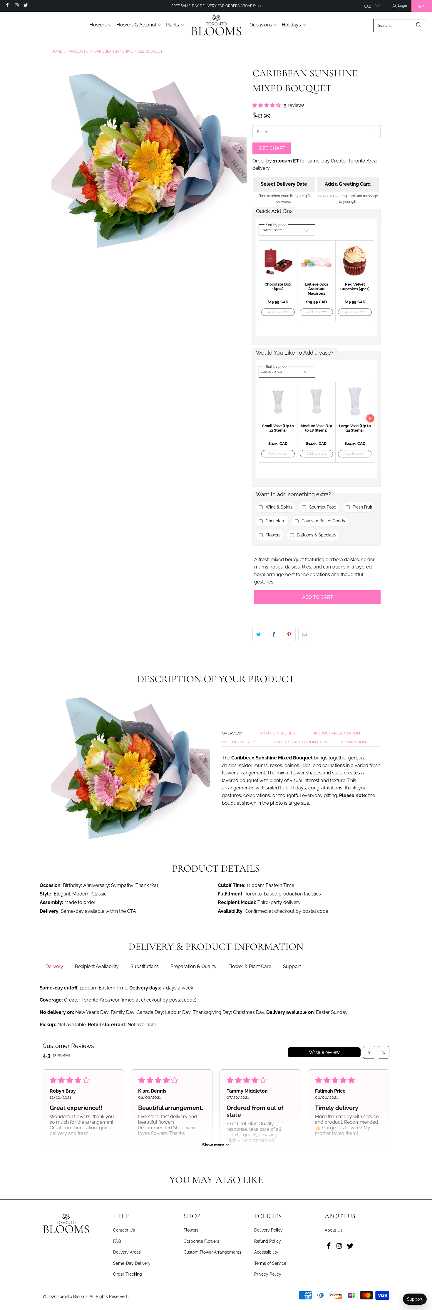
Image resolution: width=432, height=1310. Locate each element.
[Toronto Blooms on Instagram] (16, 6)
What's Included (277, 733)
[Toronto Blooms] (217, 25)
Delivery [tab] (54, 966)
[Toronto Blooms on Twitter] (25, 6)
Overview (232, 733)
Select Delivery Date (284, 184)
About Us (334, 1230)
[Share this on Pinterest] (289, 634)
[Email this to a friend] (304, 634)
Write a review (324, 1052)
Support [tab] (292, 966)
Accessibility (266, 1252)
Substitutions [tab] (144, 966)
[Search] (418, 25)
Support (415, 1299)
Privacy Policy (267, 1274)
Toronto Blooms (73, 1296)
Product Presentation (336, 733)
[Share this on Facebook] (274, 634)
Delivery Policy (268, 1230)
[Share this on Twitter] (258, 634)
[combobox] (399, 25)
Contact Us (124, 1230)
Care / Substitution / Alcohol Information (320, 742)
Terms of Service (270, 1263)
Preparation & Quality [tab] (193, 966)
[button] (101, 25)
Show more (213, 1145)
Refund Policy (267, 1241)
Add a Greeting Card (348, 184)
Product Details (239, 742)
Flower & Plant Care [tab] (249, 966)
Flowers (191, 1230)
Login (402, 6)
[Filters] (369, 1052)
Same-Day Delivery (131, 1263)
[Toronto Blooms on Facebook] (6, 6)
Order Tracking (127, 1274)
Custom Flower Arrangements (212, 1252)
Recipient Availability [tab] (97, 966)
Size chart (271, 148)
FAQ (117, 1241)
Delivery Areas (127, 1252)
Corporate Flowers (201, 1241)
